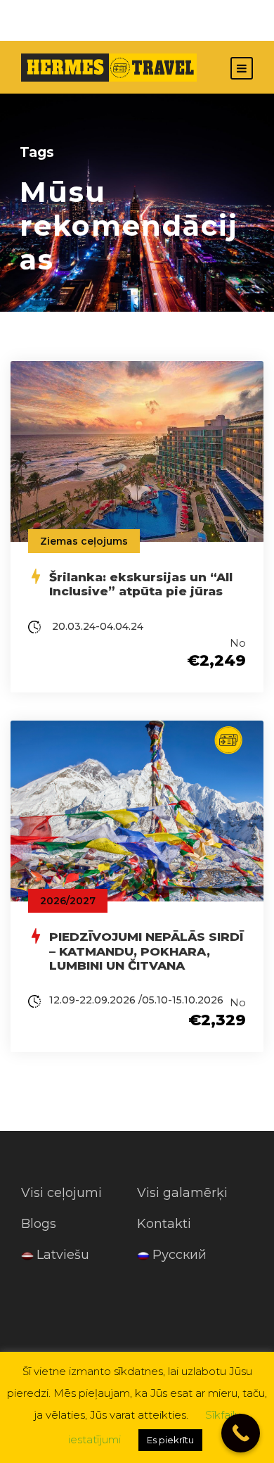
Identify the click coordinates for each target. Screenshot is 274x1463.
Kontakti (164, 1223)
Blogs (38, 1223)
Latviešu (63, 1254)
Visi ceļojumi (61, 1193)
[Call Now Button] (240, 1433)
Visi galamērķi (182, 1193)
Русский (179, 1254)
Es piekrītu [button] (170, 1439)
